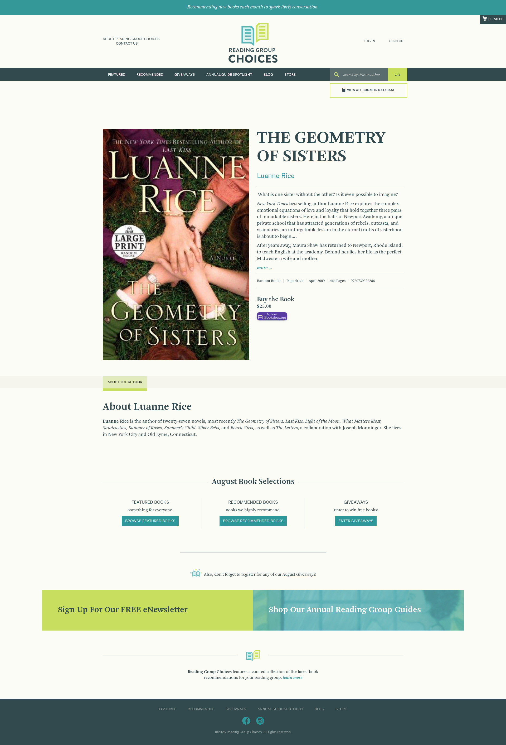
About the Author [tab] (125, 382)
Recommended (150, 74)
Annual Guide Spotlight (229, 74)
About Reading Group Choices (131, 39)
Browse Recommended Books (253, 521)
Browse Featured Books (150, 521)
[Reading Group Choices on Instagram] (260, 720)
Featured (116, 74)
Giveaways (184, 74)
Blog (268, 74)
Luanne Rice (275, 176)
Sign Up (396, 41)
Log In (369, 41)
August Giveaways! (299, 575)
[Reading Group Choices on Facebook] (246, 720)
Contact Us (127, 43)
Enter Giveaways (355, 521)
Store (290, 74)
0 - (495, 19)
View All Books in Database (371, 90)
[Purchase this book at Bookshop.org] (272, 316)
